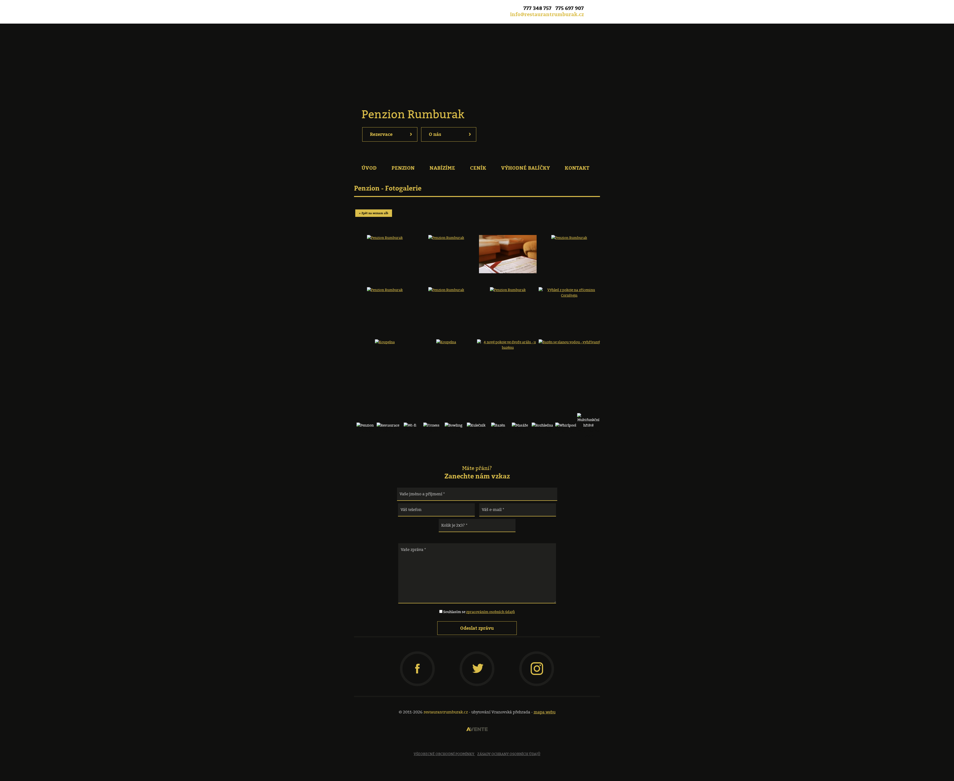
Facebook (595, 9)
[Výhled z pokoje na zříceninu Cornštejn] (569, 305)
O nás (450, 134)
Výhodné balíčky (525, 168)
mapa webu (545, 712)
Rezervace (391, 134)
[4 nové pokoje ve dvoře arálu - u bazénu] (508, 357)
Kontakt (577, 168)
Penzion (403, 168)
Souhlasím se (478, 612)
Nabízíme (442, 168)
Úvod (369, 168)
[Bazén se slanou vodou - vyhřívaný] (569, 357)
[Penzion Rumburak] (385, 253)
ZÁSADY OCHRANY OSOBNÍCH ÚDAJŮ (508, 754)
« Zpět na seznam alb (373, 213)
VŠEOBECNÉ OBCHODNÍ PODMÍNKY (444, 754)
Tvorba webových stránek (477, 729)
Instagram (537, 661)
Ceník (478, 168)
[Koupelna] (385, 357)
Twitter (478, 661)
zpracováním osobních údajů (490, 612)
